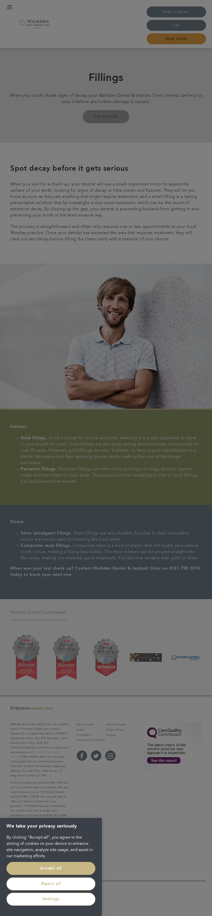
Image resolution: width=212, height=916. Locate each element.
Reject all (51, 884)
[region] (51, 867)
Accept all (51, 868)
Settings (50, 899)
